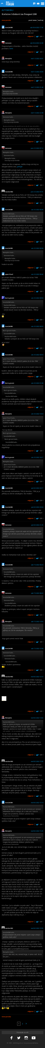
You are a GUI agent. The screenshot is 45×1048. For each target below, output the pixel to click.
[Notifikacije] (34, 3)
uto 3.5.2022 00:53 (37, 326)
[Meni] (42, 3)
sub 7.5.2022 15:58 (37, 648)
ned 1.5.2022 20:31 (37, 58)
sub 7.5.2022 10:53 (37, 621)
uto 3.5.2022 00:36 (37, 210)
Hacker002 (9, 192)
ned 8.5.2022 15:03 (37, 761)
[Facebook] (11, 1038)
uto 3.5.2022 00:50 (37, 298)
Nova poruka (6, 20)
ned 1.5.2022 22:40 (37, 113)
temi (11, 48)
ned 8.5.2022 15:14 (37, 803)
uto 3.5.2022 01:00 (37, 383)
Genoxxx (8, 43)
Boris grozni (9, 298)
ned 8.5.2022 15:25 (37, 831)
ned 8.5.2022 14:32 (37, 718)
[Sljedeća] (26, 1024)
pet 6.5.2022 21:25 (37, 525)
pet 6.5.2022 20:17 (37, 488)
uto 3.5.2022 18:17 (37, 457)
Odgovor (31, 36)
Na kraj (40, 20)
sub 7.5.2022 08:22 (37, 593)
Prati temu (33, 20)
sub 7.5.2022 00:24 (37, 565)
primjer (19, 166)
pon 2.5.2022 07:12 (37, 148)
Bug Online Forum (10, 3)
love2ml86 (9, 27)
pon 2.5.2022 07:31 (37, 192)
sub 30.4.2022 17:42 (36, 27)
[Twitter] (19, 1038)
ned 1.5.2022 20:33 (37, 72)
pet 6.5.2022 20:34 (37, 507)
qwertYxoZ (9, 274)
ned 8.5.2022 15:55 (37, 928)
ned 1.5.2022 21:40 (37, 87)
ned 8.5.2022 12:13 (37, 677)
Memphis (8, 58)
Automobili (8, 10)
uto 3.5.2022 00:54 (37, 355)
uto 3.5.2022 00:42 (37, 274)
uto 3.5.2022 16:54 (37, 414)
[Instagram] (26, 1038)
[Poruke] (38, 3)
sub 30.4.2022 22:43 (36, 43)
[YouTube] (33, 1038)
